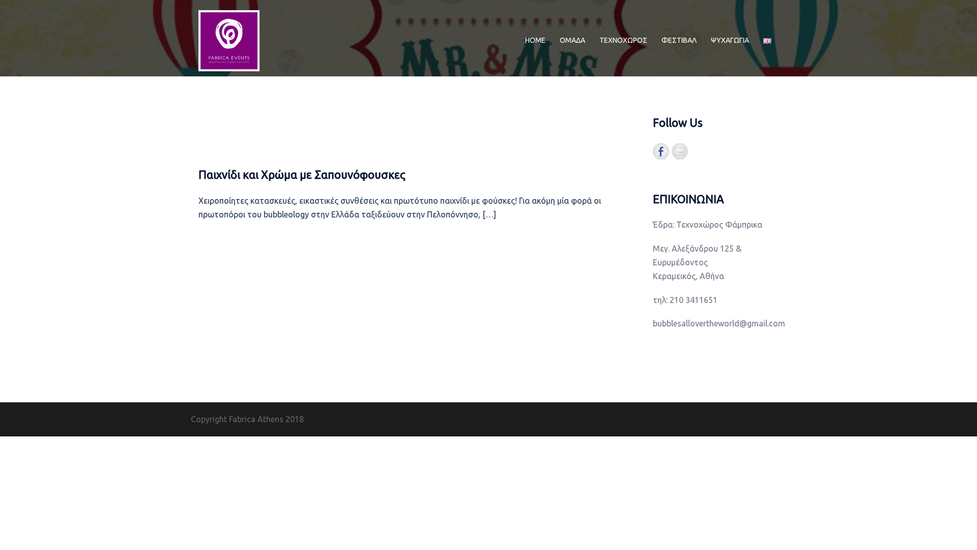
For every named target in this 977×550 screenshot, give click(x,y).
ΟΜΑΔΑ (572, 40)
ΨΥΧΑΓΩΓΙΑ (730, 40)
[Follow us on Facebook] (661, 151)
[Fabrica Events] (229, 39)
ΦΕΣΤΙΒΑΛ (679, 40)
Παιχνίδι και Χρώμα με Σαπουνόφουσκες (302, 174)
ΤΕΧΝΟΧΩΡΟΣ (623, 40)
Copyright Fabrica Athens (237, 419)
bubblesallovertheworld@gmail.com (719, 323)
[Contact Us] (680, 151)
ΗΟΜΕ (535, 40)
